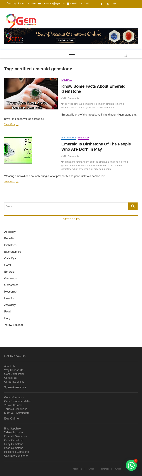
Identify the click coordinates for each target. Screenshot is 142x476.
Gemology (10, 278)
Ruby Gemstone (13, 444)
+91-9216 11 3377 (79, 3)
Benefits (9, 238)
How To (8, 298)
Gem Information (14, 397)
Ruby (7, 318)
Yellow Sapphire (13, 325)
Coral (7, 265)
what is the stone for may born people (91, 169)
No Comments (71, 98)
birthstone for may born (77, 162)
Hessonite (10, 291)
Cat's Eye (10, 258)
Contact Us (10, 377)
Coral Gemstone (13, 440)
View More (14, 125)
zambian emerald (106, 107)
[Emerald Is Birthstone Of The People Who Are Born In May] (31, 150)
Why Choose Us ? (14, 370)
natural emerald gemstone (82, 107)
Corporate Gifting (14, 381)
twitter (91, 468)
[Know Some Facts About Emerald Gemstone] (31, 93)
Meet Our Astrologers (16, 413)
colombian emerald (104, 104)
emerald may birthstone (93, 165)
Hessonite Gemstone (16, 451)
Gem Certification (14, 374)
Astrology (10, 231)
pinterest (105, 468)
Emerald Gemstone (15, 436)
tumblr (118, 468)
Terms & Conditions (15, 409)
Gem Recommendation (17, 401)
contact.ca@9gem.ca (53, 3)
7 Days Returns (13, 405)
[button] (131, 465)
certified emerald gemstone (79, 104)
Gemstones (11, 285)
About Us (9, 366)
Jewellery (10, 305)
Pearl (7, 311)
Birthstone (68, 137)
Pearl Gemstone (13, 448)
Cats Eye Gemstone (16, 455)
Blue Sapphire (12, 251)
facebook (77, 468)
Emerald (66, 80)
